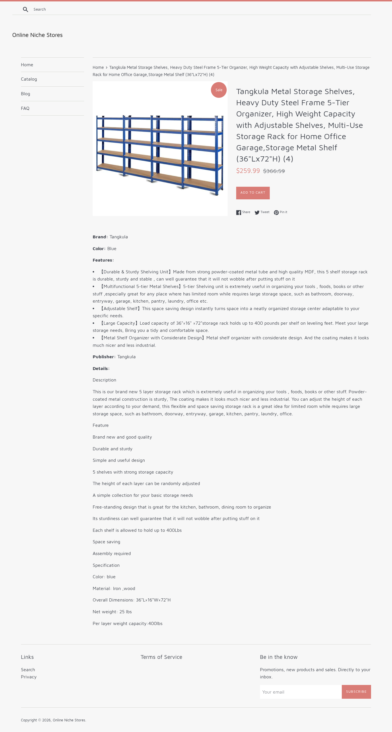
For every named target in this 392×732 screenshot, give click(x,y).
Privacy (29, 676)
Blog (25, 93)
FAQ (25, 108)
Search (28, 669)
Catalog (29, 78)
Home (27, 64)
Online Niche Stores (69, 720)
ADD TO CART (252, 192)
